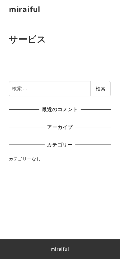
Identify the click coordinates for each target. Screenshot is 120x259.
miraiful (24, 9)
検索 (101, 88)
